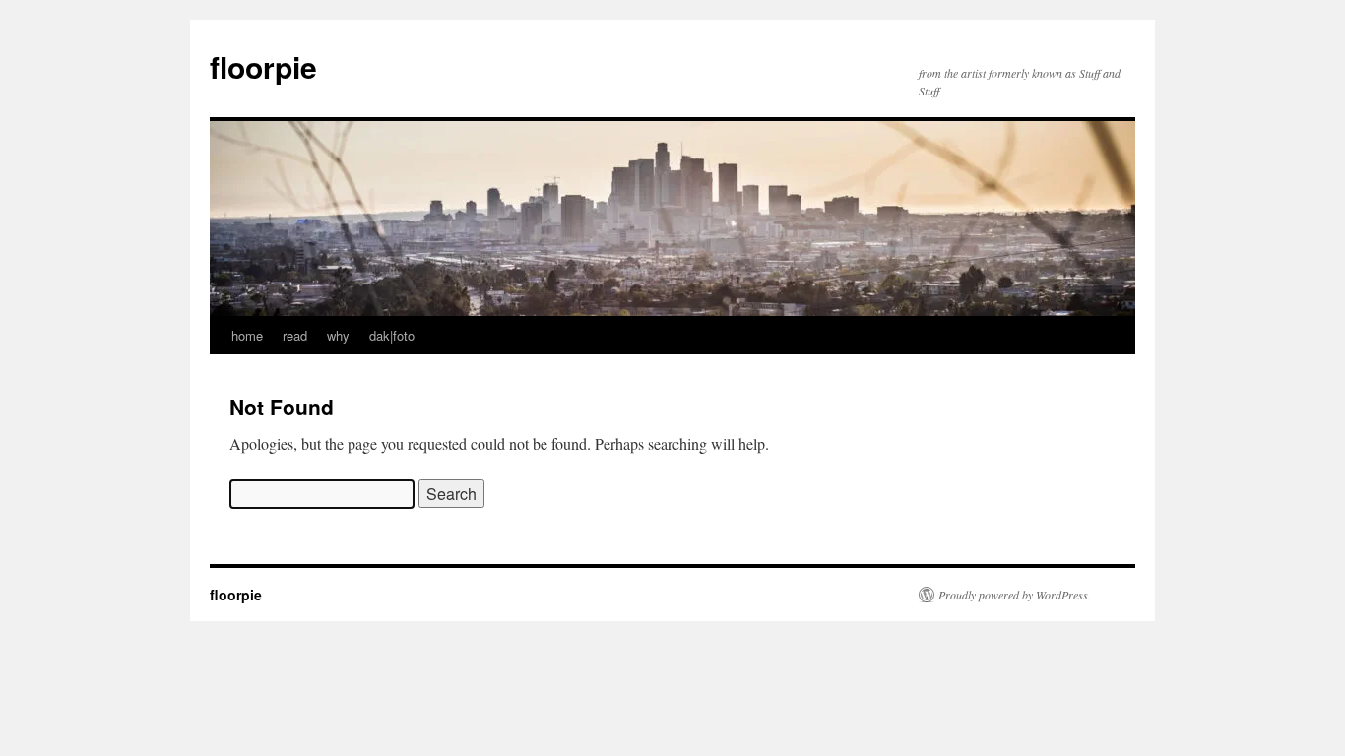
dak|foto (392, 335)
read (295, 335)
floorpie (263, 66)
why (338, 335)
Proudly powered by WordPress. (1014, 594)
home (247, 335)
